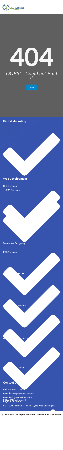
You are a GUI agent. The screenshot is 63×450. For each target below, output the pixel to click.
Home (31, 87)
